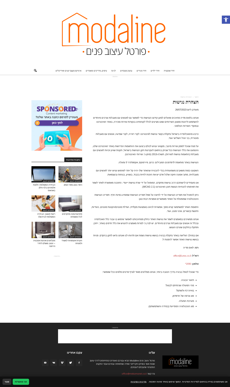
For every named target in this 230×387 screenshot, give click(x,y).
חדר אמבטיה (169, 70)
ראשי (197, 97)
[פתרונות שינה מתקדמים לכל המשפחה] (70, 203)
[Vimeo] (62, 363)
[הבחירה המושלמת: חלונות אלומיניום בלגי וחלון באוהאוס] (43, 174)
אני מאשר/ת (21, 381)
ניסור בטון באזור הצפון (73, 185)
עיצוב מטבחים (126, 70)
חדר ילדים (155, 70)
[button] (226, 20)
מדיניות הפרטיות (138, 381)
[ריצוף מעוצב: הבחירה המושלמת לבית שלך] (43, 203)
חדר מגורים (141, 70)
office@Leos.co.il (182, 255)
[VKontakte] (54, 363)
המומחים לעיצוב (75, 181)
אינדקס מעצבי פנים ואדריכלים (68, 70)
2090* (188, 263)
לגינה (113, 70)
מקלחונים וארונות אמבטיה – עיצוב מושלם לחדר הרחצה (44, 243)
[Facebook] (79, 363)
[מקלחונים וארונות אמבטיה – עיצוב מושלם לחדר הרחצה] (43, 230)
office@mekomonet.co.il (134, 373)
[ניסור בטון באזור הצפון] (70, 174)
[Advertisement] (115, 85)
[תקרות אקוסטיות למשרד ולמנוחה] (70, 230)
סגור (7, 381)
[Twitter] (70, 363)
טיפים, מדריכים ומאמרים (96, 70)
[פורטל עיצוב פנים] (115, 33)
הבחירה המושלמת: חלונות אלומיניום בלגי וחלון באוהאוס (44, 188)
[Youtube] (45, 363)
